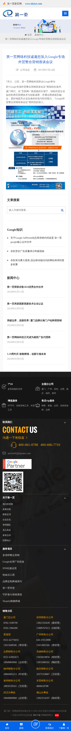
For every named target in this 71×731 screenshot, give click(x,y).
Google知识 (15, 229)
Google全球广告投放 (13, 561)
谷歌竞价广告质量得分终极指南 (27, 251)
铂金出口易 (9, 575)
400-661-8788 (28, 445)
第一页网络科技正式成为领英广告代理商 (28, 337)
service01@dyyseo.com (19, 453)
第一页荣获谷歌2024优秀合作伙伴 (25, 287)
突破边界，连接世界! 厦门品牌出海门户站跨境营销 (34, 320)
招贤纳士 (7, 540)
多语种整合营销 (11, 555)
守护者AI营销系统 (12, 594)
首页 (29, 35)
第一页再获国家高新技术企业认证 (25, 303)
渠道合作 (7, 535)
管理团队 (7, 525)
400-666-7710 (50, 445)
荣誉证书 (7, 514)
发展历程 (7, 509)
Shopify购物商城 (11, 601)
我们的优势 (8, 504)
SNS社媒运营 (10, 568)
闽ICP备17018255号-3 (43, 715)
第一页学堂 (9, 588)
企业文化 (7, 519)
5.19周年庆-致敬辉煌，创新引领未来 (26, 354)
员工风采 (7, 530)
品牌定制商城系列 (12, 581)
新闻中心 (39, 35)
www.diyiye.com (33, 3)
